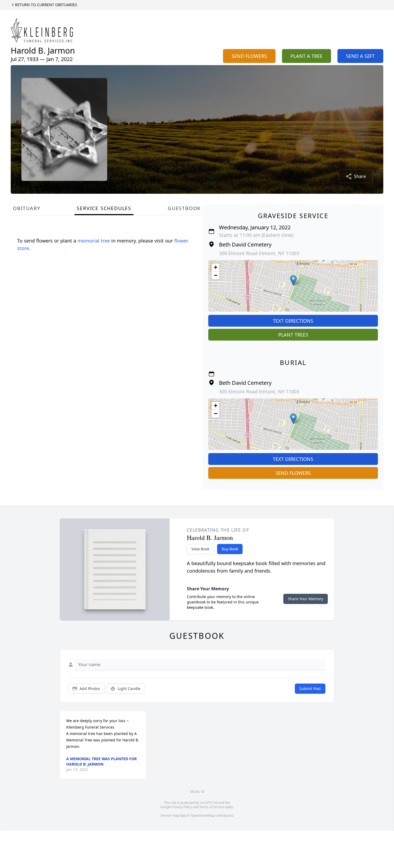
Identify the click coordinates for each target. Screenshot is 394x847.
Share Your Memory (305, 598)
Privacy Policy (182, 807)
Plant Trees (293, 334)
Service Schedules (104, 208)
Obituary (26, 208)
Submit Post (310, 688)
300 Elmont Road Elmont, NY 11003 (259, 253)
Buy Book (230, 548)
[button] (293, 280)
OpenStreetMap (203, 815)
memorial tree (93, 240)
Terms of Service (211, 807)
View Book (200, 548)
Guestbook (184, 208)
